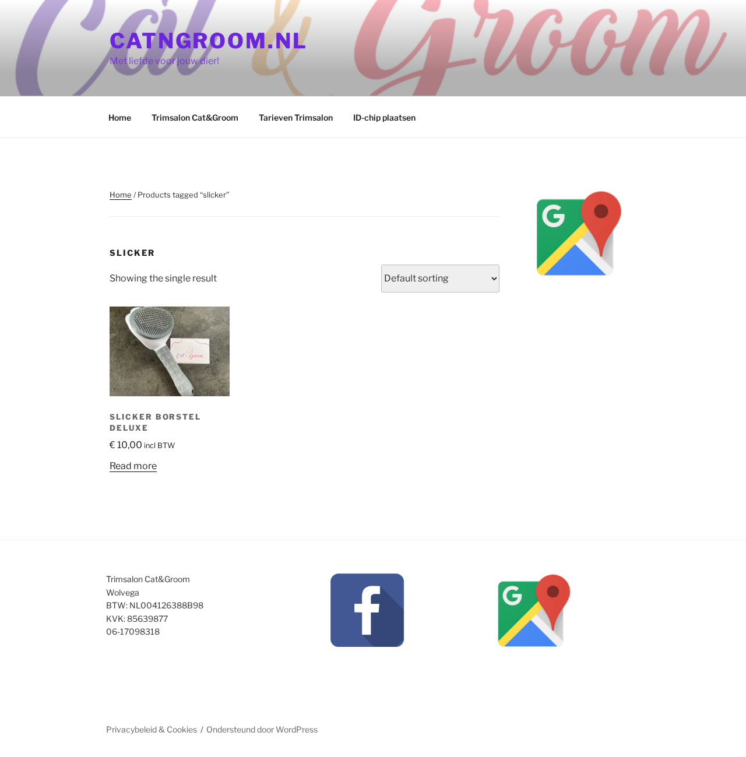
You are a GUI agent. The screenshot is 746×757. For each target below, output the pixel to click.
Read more (133, 465)
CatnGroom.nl (209, 41)
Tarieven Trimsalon (296, 117)
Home (119, 117)
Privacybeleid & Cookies (151, 729)
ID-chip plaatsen (384, 117)
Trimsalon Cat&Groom (195, 117)
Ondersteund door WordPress (262, 729)
